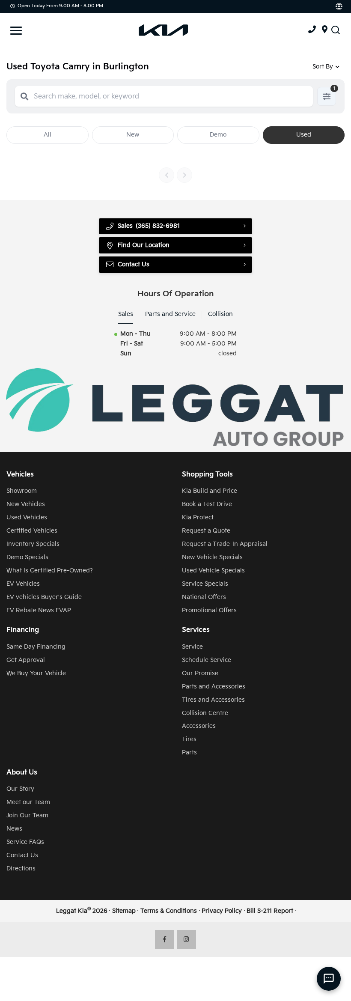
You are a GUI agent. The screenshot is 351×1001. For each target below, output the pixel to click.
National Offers (204, 597)
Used (303, 134)
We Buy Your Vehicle (36, 673)
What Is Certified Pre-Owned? (49, 570)
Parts (189, 752)
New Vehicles (25, 504)
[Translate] (338, 6)
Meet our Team (28, 802)
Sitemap (124, 911)
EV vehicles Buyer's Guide (44, 597)
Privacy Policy (222, 911)
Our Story (20, 788)
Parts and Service (170, 314)
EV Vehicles (23, 583)
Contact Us (22, 855)
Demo (218, 134)
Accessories (199, 726)
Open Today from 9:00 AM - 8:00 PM (60, 6)
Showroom (21, 491)
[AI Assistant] (329, 979)
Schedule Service (206, 660)
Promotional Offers (209, 610)
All (47, 134)
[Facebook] (164, 939)
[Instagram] (186, 939)
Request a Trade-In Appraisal (225, 544)
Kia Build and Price (209, 491)
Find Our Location (144, 245)
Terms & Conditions (168, 911)
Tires (189, 739)
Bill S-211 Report (270, 911)
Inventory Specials (32, 544)
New (132, 134)
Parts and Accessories (213, 686)
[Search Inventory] (335, 30)
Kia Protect (198, 517)
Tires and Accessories (213, 699)
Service (192, 646)
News (14, 828)
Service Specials (205, 583)
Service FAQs (25, 842)
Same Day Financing (35, 646)
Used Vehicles (26, 517)
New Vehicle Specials (212, 557)
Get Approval (25, 660)
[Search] (24, 96)
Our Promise (200, 673)
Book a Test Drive (207, 504)
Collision (220, 314)
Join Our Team (27, 815)
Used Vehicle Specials (213, 570)
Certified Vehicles (31, 530)
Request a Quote (206, 530)
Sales (125, 314)
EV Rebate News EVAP (38, 610)
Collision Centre (205, 713)
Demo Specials (27, 557)
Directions (21, 868)
